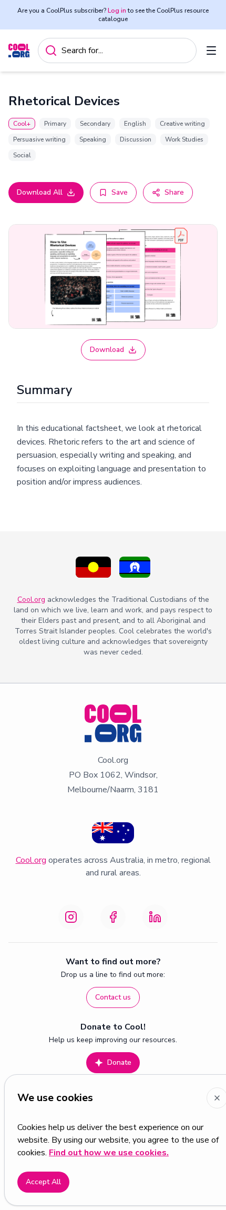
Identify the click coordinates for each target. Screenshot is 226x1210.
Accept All (43, 1182)
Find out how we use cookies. (109, 1152)
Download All (40, 192)
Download (107, 350)
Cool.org (31, 599)
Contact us (113, 997)
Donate (119, 1062)
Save (119, 192)
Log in (117, 10)
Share (174, 192)
